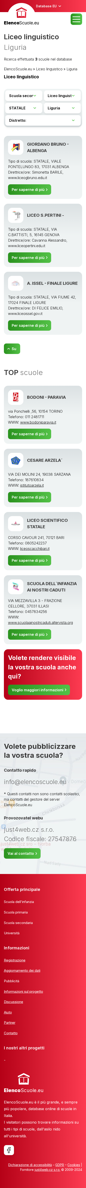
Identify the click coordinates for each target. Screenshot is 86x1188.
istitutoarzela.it (32, 485)
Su (14, 348)
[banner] (21, 14)
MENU (76, 19)
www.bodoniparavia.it (38, 422)
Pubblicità (11, 981)
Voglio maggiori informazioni (37, 690)
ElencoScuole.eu (18, 69)
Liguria (72, 69)
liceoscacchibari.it (35, 548)
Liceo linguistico (49, 69)
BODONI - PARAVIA (46, 397)
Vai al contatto (21, 853)
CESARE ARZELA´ (45, 460)
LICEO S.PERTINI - (45, 215)
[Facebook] (9, 1150)
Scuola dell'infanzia (19, 902)
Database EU (46, 6)
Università (11, 933)
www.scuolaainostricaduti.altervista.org (40, 622)
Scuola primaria (16, 912)
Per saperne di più (28, 189)
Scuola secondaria (18, 923)
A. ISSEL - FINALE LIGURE (52, 283)
